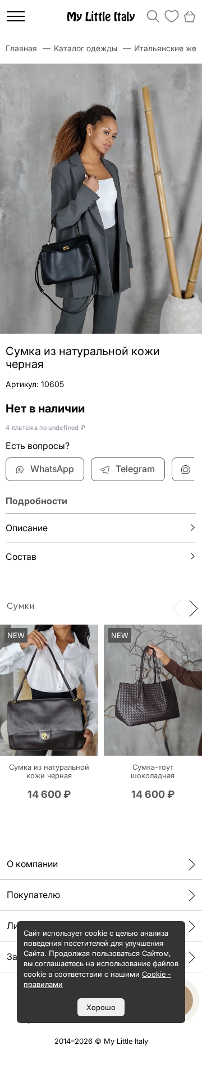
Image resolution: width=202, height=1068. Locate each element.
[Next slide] (193, 607)
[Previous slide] (176, 607)
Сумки (20, 606)
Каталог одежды (85, 48)
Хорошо (101, 1007)
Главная (21, 48)
